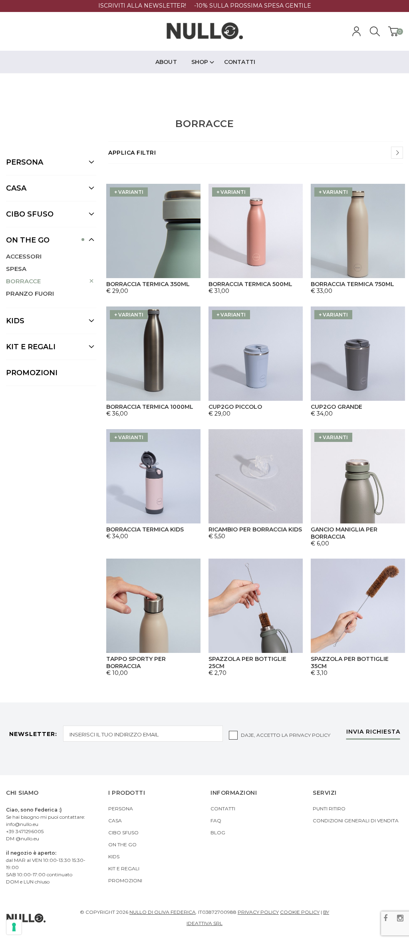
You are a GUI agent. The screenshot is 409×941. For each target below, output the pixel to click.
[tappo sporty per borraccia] (153, 606)
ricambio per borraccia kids (255, 529)
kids (113, 856)
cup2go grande (336, 406)
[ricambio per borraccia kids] (255, 476)
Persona (120, 809)
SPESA (16, 269)
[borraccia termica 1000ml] (153, 353)
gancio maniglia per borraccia (344, 533)
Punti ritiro (329, 809)
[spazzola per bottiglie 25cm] (255, 606)
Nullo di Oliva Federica (162, 912)
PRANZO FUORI (30, 293)
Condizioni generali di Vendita (356, 821)
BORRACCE (23, 281)
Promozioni (32, 372)
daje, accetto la (285, 735)
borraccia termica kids (145, 529)
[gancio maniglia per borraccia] (358, 476)
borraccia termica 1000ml (149, 406)
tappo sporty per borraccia (136, 662)
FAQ (215, 821)
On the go (122, 844)
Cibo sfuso (123, 833)
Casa (115, 821)
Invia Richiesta (373, 732)
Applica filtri (132, 152)
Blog (217, 833)
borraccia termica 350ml (148, 284)
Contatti (222, 809)
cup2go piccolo (235, 406)
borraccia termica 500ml (250, 284)
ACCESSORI (24, 256)
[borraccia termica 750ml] (358, 231)
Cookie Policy (300, 912)
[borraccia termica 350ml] (153, 231)
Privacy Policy (309, 735)
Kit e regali (123, 868)
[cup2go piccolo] (255, 353)
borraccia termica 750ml (352, 284)
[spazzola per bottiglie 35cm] (358, 606)
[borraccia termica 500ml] (255, 231)
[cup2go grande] (358, 353)
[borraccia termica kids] (153, 476)
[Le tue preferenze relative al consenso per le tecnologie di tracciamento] (14, 927)
